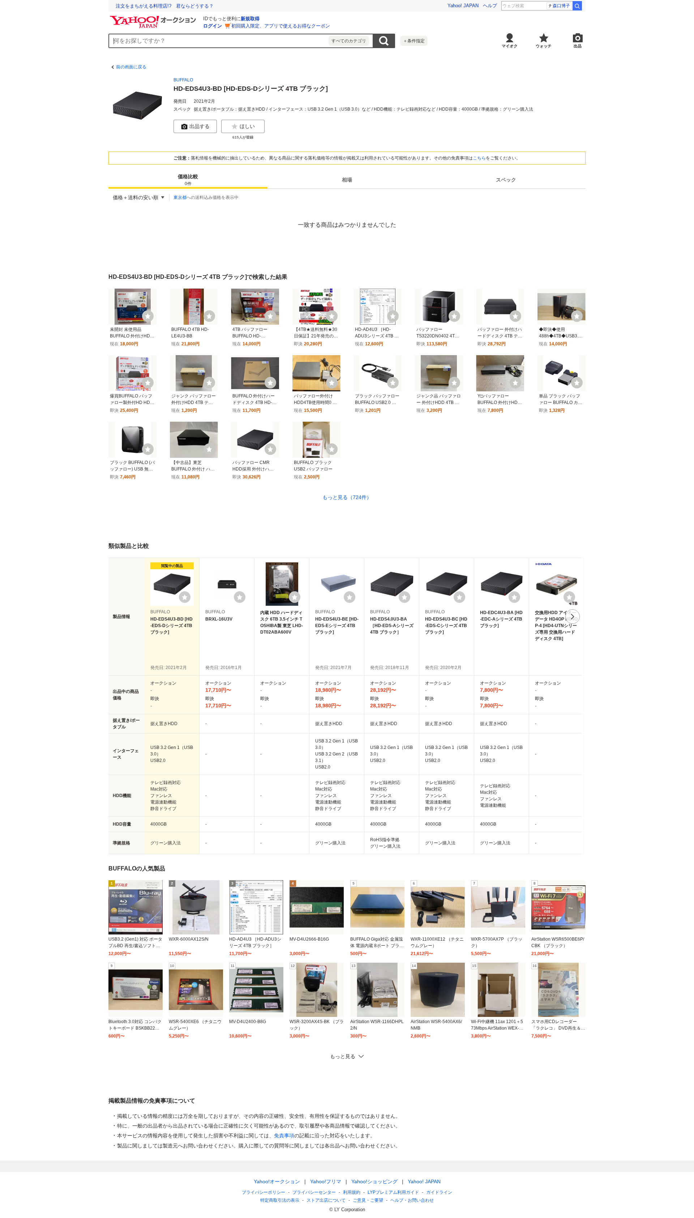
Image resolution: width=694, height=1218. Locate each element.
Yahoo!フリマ (325, 1181)
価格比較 (188, 180)
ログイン (212, 26)
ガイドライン (439, 1192)
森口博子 (561, 5)
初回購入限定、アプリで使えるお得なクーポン (280, 26)
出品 (578, 46)
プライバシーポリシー (263, 1192)
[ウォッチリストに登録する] (184, 597)
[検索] (577, 5)
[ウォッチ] (148, 316)
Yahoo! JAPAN (463, 5)
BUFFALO (183, 79)
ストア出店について (326, 1200)
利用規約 (351, 1192)
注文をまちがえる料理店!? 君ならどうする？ (165, 6)
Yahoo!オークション (277, 1181)
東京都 (180, 197)
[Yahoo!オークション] (154, 18)
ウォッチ (544, 46)
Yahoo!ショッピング (374, 1181)
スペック (506, 180)
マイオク (510, 46)
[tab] (187, 180)
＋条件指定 (414, 40)
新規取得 (250, 18)
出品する (199, 126)
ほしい (247, 126)
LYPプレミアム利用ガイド (393, 1192)
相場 (347, 180)
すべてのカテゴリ (348, 40)
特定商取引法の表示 (279, 1200)
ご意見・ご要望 (368, 1200)
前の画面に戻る (131, 66)
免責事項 (284, 1135)
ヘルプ (490, 5)
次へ (572, 616)
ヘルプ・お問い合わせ (412, 1200)
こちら (479, 158)
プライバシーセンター (314, 1192)
